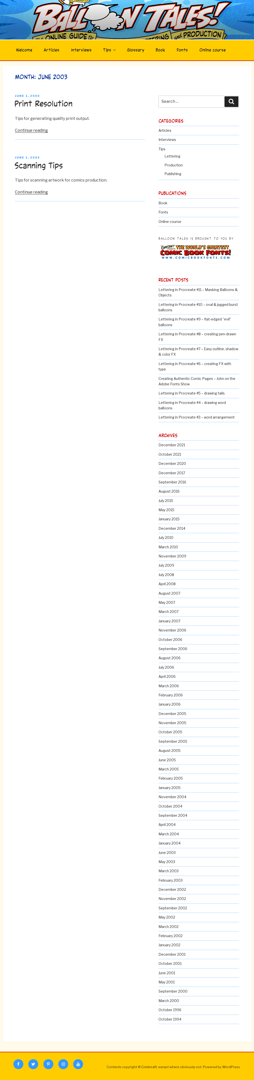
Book (160, 50)
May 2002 (167, 917)
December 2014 (172, 528)
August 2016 (169, 491)
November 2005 (172, 723)
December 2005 (172, 713)
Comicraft (149, 1067)
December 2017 (172, 473)
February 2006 (171, 695)
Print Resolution (43, 104)
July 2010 (166, 537)
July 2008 (166, 575)
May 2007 (167, 602)
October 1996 (170, 1010)
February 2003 (171, 880)
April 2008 (167, 584)
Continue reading (31, 130)
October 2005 (170, 732)
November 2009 (172, 556)
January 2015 (169, 519)
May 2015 (166, 510)
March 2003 (169, 871)
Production (173, 165)
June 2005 (167, 760)
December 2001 (172, 954)
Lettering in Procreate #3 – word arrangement (197, 417)
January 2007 (169, 621)
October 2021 (170, 454)
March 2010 (168, 547)
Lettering (172, 156)
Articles (51, 50)
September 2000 (173, 991)
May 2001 (167, 982)
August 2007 (169, 593)
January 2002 (169, 945)
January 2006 (170, 704)
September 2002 (173, 908)
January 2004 (170, 843)
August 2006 (170, 658)
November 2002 (172, 898)
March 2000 (169, 1001)
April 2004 (167, 824)
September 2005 (173, 741)
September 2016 (172, 482)
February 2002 (171, 936)
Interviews (81, 50)
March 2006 (169, 686)
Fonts (182, 50)
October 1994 (170, 1019)
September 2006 (173, 649)
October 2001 (170, 963)
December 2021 (172, 445)
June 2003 (167, 852)
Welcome (24, 50)
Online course (212, 50)
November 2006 (172, 630)
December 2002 (172, 889)
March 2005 (169, 769)
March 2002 (169, 926)
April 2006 (167, 676)
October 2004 (170, 806)
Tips (107, 50)
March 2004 (169, 834)
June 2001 (167, 973)
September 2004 (173, 815)
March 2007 (169, 611)
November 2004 (172, 797)
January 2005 (170, 788)
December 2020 (172, 463)
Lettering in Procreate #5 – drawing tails (192, 393)
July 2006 (166, 667)
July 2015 (166, 501)
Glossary (135, 50)
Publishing (172, 174)
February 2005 (171, 778)
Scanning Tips (38, 166)
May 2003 (167, 862)
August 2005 (170, 750)
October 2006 (170, 639)
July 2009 (166, 565)
